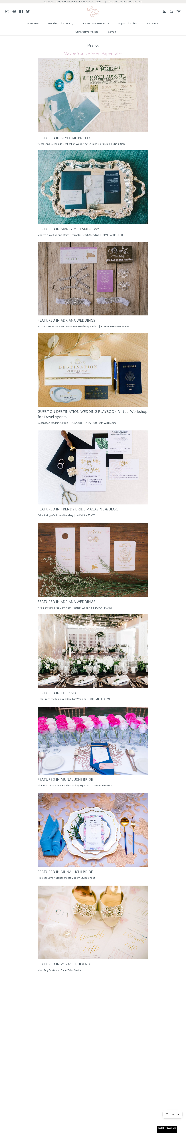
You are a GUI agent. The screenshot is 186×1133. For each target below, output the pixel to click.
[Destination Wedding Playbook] (93, 405)
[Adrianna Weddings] (93, 314)
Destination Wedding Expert (53, 422)
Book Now (33, 23)
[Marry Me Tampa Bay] (93, 223)
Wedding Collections (59, 23)
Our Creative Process (86, 31)
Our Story (152, 23)
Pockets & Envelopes (94, 23)
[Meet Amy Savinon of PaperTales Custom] (93, 958)
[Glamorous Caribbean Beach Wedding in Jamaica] (93, 773)
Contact (112, 31)
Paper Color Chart (128, 23)
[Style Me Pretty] (93, 95)
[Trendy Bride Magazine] (93, 503)
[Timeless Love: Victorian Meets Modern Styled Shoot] (93, 866)
